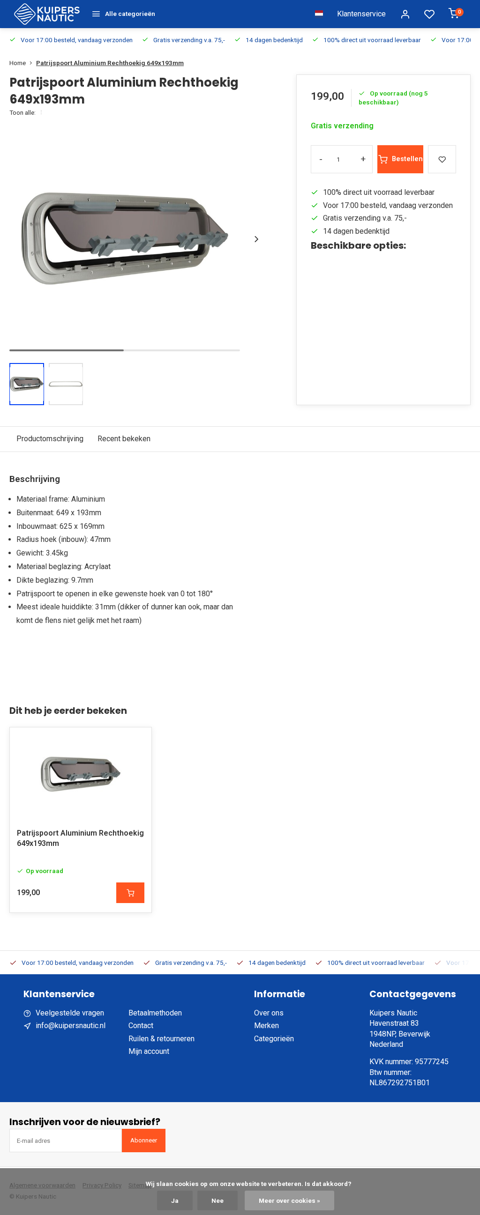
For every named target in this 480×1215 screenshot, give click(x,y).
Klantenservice (361, 13)
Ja (175, 1200)
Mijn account (148, 1051)
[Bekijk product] (130, 892)
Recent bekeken (124, 438)
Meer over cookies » (289, 1200)
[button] (256, 239)
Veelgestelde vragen (70, 1012)
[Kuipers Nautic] (47, 14)
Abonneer (143, 1140)
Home (17, 63)
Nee (217, 1200)
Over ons (269, 1012)
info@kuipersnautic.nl (70, 1025)
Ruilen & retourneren (161, 1038)
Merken (266, 1025)
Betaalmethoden (155, 1012)
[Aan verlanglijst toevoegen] (137, 741)
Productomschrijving (49, 438)
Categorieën (274, 1038)
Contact (140, 1025)
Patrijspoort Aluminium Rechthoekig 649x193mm (110, 63)
